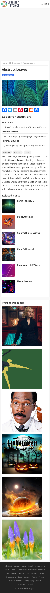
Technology (21, 584)
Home (4, 63)
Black (7, 569)
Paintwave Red (25, 216)
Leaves (27, 152)
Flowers (34, 573)
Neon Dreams (24, 281)
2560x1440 (6, 152)
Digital (13, 573)
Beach (30, 566)
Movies (34, 577)
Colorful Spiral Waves (28, 232)
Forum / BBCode (10, 140)
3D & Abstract (14, 63)
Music (41, 577)
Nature (12, 580)
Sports (38, 580)
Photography (28, 580)
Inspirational (11, 577)
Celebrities (32, 569)
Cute (7, 573)
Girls (27, 573)
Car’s (13, 569)
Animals (17, 566)
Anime (24, 566)
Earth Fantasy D (25, 200)
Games (41, 573)
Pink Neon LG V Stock (28, 265)
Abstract (17, 152)
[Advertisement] (25, 34)
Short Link (7, 122)
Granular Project (27, 588)
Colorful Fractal (25, 249)
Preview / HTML (10, 131)
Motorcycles (40, 566)
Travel (30, 584)
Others (19, 580)
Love (20, 577)
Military (27, 577)
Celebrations (22, 569)
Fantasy (21, 573)
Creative (41, 569)
